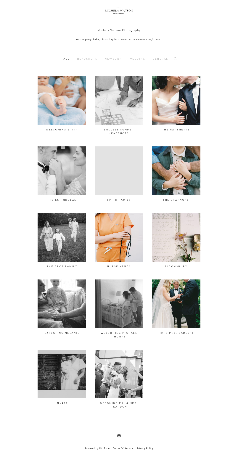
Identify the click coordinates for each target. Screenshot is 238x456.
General (160, 58)
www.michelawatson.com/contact (141, 39)
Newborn (113, 58)
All (66, 58)
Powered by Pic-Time (97, 448)
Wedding (137, 58)
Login (44, 81)
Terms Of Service (123, 448)
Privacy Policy (145, 448)
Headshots (87, 58)
